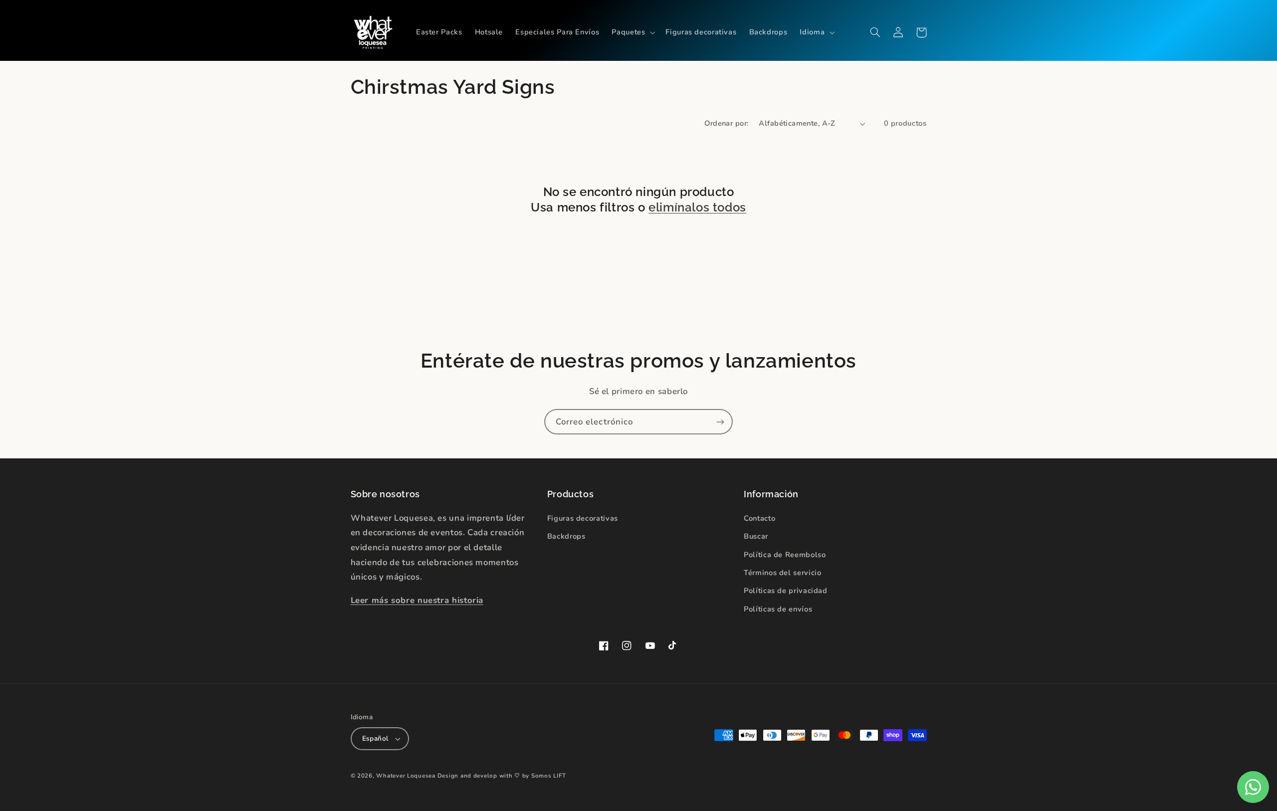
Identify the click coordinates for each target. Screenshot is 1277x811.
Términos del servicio (782, 573)
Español (375, 738)
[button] (632, 32)
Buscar (756, 536)
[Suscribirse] (720, 421)
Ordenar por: (726, 123)
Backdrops (566, 536)
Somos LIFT (548, 776)
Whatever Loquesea (405, 776)
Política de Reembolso (785, 555)
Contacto (759, 518)
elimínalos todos (697, 207)
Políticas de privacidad (786, 591)
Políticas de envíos (778, 609)
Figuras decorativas (582, 518)
